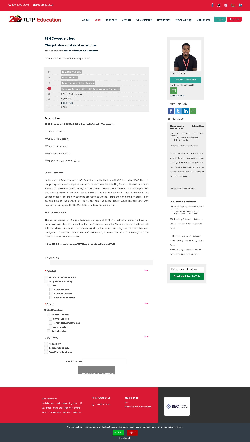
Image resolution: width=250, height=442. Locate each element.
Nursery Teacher (63, 293)
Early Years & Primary (61, 281)
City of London (61, 319)
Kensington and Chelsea (66, 323)
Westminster (60, 327)
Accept (118, 432)
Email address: (74, 361)
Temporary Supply (71, 71)
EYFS (54, 285)
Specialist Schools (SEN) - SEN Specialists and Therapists (91, 88)
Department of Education (138, 406)
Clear (146, 270)
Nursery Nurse (61, 289)
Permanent (55, 344)
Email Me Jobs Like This (187, 276)
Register (234, 19)
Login (220, 19)
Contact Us (203, 19)
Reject (132, 432)
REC (127, 402)
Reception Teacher (64, 297)
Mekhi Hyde (67, 102)
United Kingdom (53, 310)
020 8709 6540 (20, 5)
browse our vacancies (86, 50)
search (67, 50)
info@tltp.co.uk (44, 5)
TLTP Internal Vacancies (62, 277)
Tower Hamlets (69, 77)
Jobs (98, 19)
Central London (60, 314)
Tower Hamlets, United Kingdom (78, 83)
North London (59, 331)
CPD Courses (144, 19)
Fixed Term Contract (60, 352)
